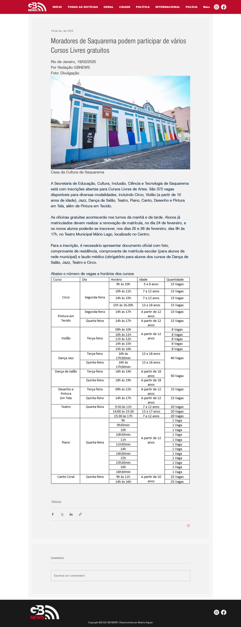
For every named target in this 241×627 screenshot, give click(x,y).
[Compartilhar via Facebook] (52, 514)
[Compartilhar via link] (80, 514)
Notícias (56, 501)
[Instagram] (216, 7)
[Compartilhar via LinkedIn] (71, 514)
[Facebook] (223, 7)
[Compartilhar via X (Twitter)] (62, 514)
